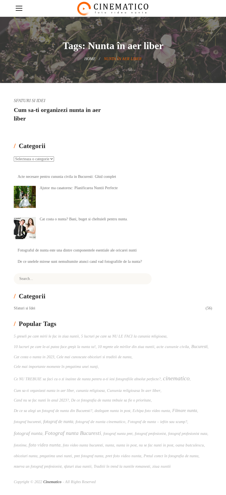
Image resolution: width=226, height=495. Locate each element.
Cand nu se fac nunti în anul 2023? (41, 400)
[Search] (143, 278)
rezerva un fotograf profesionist (38, 466)
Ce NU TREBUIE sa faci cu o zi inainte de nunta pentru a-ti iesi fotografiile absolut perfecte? (87, 379)
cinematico (176, 378)
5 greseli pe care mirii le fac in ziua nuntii (46, 336)
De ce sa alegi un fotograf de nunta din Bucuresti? (53, 411)
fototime (20, 445)
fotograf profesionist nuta (187, 434)
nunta (109, 445)
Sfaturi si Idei (29, 100)
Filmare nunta (184, 410)
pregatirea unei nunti (56, 456)
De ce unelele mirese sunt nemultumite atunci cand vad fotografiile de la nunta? (80, 261)
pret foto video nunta (123, 455)
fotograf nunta (28, 433)
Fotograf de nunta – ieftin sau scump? (157, 422)
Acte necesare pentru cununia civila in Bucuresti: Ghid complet (67, 177)
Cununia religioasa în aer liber (133, 390)
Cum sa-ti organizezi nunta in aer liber (44, 391)
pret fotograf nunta (88, 456)
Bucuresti (199, 346)
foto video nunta (45, 445)
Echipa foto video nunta (151, 411)
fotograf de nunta (58, 421)
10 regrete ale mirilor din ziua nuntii (126, 347)
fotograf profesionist (150, 434)
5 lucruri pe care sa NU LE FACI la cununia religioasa (123, 336)
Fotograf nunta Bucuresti (73, 433)
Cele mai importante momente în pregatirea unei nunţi (56, 367)
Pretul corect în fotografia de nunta (171, 456)
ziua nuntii (161, 466)
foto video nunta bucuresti (83, 445)
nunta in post (126, 445)
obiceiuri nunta (25, 456)
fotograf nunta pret (118, 434)
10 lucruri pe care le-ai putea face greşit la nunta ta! (55, 347)
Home (90, 59)
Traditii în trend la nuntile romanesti (122, 466)
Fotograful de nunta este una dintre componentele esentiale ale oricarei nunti (77, 250)
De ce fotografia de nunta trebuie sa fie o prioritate (111, 400)
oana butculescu (190, 445)
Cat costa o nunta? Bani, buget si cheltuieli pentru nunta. (84, 219)
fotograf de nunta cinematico (100, 421)
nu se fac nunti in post (156, 445)
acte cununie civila (173, 346)
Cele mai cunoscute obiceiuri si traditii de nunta (94, 357)
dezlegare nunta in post (112, 411)
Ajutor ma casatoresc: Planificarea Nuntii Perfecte (79, 188)
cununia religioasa (90, 391)
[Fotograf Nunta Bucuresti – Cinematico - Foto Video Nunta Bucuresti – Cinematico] (113, 8)
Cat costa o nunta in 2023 (34, 357)
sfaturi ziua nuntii (78, 466)
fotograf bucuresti (27, 422)
